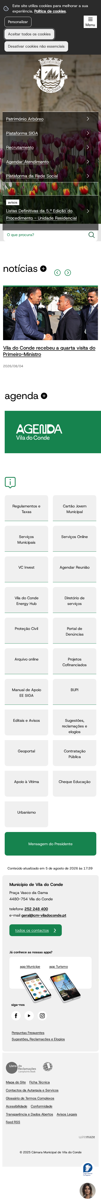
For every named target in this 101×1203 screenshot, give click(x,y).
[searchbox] (43, 234)
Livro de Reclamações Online (21, 1068)
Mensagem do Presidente (50, 843)
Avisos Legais (67, 1114)
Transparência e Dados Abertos (29, 1114)
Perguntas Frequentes (28, 1033)
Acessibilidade (47, 1066)
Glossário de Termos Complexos (30, 1098)
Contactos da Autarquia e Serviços (32, 1090)
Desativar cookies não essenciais (36, 46)
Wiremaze (87, 1137)
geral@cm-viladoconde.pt (43, 915)
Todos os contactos (32, 930)
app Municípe (30, 966)
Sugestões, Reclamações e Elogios (38, 1039)
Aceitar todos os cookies (29, 34)
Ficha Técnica (39, 1082)
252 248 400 (36, 908)
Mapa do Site (16, 1082)
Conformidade (41, 1106)
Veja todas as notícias (20, 268)
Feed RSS (13, 1122)
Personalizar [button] (18, 21)
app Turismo (58, 966)
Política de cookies (50, 11)
